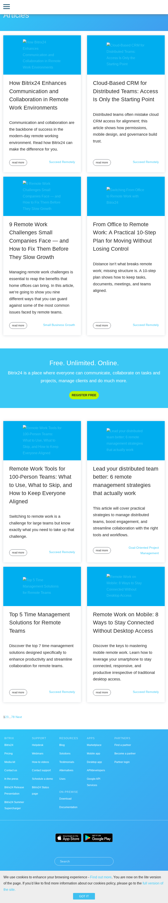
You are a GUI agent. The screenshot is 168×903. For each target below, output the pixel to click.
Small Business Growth (59, 325)
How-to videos (40, 762)
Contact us (10, 770)
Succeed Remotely (62, 162)
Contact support (41, 770)
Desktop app (94, 762)
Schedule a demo (42, 778)
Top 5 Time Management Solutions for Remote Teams (39, 622)
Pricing (8, 753)
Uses (62, 778)
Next (19, 717)
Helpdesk (37, 745)
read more (18, 162)
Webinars (37, 753)
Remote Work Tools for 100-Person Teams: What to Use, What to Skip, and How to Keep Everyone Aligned (40, 485)
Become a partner (125, 753)
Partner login (122, 762)
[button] (6, 7)
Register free (84, 395)
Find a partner (122, 745)
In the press (11, 778)
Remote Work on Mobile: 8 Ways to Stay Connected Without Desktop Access (125, 622)
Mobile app (93, 753)
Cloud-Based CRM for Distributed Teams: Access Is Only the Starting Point (125, 91)
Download (65, 798)
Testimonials (66, 762)
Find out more (101, 877)
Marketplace (94, 745)
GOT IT (84, 896)
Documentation (68, 807)
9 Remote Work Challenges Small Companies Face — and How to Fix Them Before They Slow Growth (39, 240)
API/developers (96, 770)
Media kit (9, 762)
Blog (62, 745)
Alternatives (66, 770)
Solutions (64, 753)
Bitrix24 (8, 745)
